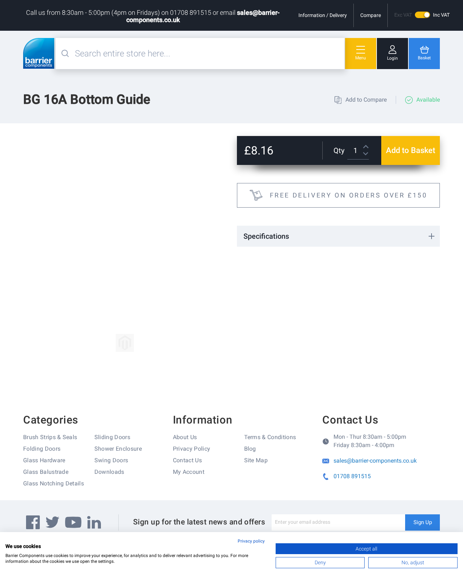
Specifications (266, 236)
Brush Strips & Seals (50, 437)
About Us (185, 437)
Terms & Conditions (270, 437)
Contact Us (187, 460)
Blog (250, 448)
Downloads (109, 471)
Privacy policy (251, 541)
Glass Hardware (44, 460)
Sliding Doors (112, 437)
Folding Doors (41, 448)
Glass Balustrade (45, 471)
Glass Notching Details (53, 483)
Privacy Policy (191, 448)
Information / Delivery (322, 15)
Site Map (256, 460)
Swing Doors (111, 460)
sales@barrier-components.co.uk (375, 460)
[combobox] (208, 53)
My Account (188, 471)
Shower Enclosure (118, 448)
